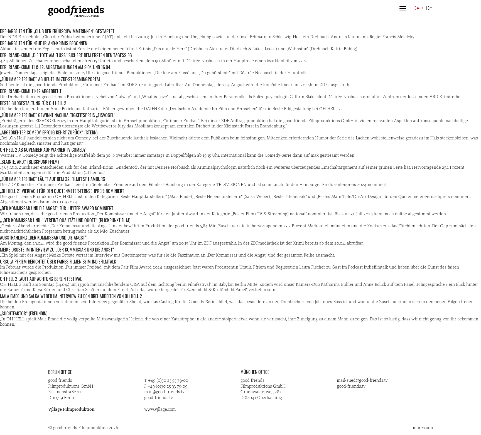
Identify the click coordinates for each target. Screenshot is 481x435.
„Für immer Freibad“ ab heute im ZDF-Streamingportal (50, 79)
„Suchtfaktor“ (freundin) (23, 313)
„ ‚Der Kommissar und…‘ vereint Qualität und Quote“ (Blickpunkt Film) (65, 220)
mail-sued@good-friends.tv (362, 380)
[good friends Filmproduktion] (76, 15)
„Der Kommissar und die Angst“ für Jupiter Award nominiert (56, 208)
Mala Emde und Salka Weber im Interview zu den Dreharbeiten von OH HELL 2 (71, 296)
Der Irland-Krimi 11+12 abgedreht (31, 91)
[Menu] (404, 9)
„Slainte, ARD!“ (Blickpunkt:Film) (29, 161)
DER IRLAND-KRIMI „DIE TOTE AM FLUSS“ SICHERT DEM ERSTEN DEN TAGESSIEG (66, 55)
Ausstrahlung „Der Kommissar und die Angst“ (43, 237)
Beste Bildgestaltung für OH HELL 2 (33, 103)
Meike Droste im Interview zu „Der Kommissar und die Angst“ (57, 249)
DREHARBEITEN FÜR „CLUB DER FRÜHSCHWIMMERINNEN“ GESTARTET (57, 31)
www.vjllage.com (160, 409)
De (415, 8)
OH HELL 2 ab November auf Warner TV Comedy (43, 149)
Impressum (422, 428)
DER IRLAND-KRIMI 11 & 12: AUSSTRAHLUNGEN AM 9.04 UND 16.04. (55, 67)
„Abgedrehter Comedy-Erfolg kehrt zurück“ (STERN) (48, 132)
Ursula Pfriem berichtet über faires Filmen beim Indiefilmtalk (58, 261)
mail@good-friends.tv (164, 392)
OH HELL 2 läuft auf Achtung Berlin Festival (41, 279)
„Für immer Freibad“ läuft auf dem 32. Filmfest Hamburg (52, 179)
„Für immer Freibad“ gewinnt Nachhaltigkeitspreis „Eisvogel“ (58, 115)
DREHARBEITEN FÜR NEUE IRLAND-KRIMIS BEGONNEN (43, 43)
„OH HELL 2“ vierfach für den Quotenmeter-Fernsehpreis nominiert (62, 191)
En (429, 8)
